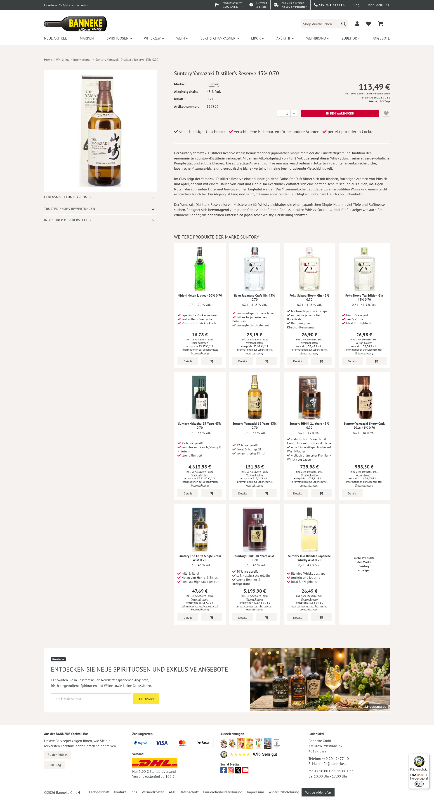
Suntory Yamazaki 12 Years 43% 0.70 (255, 426)
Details (188, 361)
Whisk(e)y (62, 60)
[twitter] (238, 771)
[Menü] (426, 756)
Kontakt (120, 792)
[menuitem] (55, 38)
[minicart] (380, 23)
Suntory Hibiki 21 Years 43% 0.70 (309, 426)
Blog (356, 4)
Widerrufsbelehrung (284, 792)
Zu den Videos (58, 755)
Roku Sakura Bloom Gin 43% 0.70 (309, 297)
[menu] (217, 38)
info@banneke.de (334, 763)
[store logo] (75, 23)
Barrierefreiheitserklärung (222, 792)
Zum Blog (54, 765)
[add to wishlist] (368, 23)
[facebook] (223, 771)
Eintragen (146, 698)
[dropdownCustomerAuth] (357, 23)
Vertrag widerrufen (318, 792)
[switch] (419, 784)
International (82, 60)
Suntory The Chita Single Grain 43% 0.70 (200, 558)
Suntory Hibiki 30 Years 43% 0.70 (254, 558)
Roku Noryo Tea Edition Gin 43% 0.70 (364, 297)
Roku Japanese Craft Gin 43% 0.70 (254, 297)
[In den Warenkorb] (211, 361)
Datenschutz (189, 792)
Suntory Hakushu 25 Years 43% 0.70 (200, 426)
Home (48, 60)
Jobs (133, 792)
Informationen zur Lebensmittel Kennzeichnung (200, 351)
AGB (172, 792)
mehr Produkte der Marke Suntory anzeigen (364, 564)
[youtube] (245, 771)
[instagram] (231, 771)
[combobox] (324, 23)
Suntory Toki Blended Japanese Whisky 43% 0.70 (309, 558)
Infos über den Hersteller (68, 220)
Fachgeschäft (99, 792)
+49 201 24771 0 (335, 758)
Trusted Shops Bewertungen (69, 209)
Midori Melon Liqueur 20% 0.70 (200, 295)
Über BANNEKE (378, 4)
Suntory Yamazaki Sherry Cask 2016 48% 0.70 (364, 426)
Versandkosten (381, 93)
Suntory (213, 84)
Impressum (255, 792)
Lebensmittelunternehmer (68, 197)
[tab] (100, 197)
